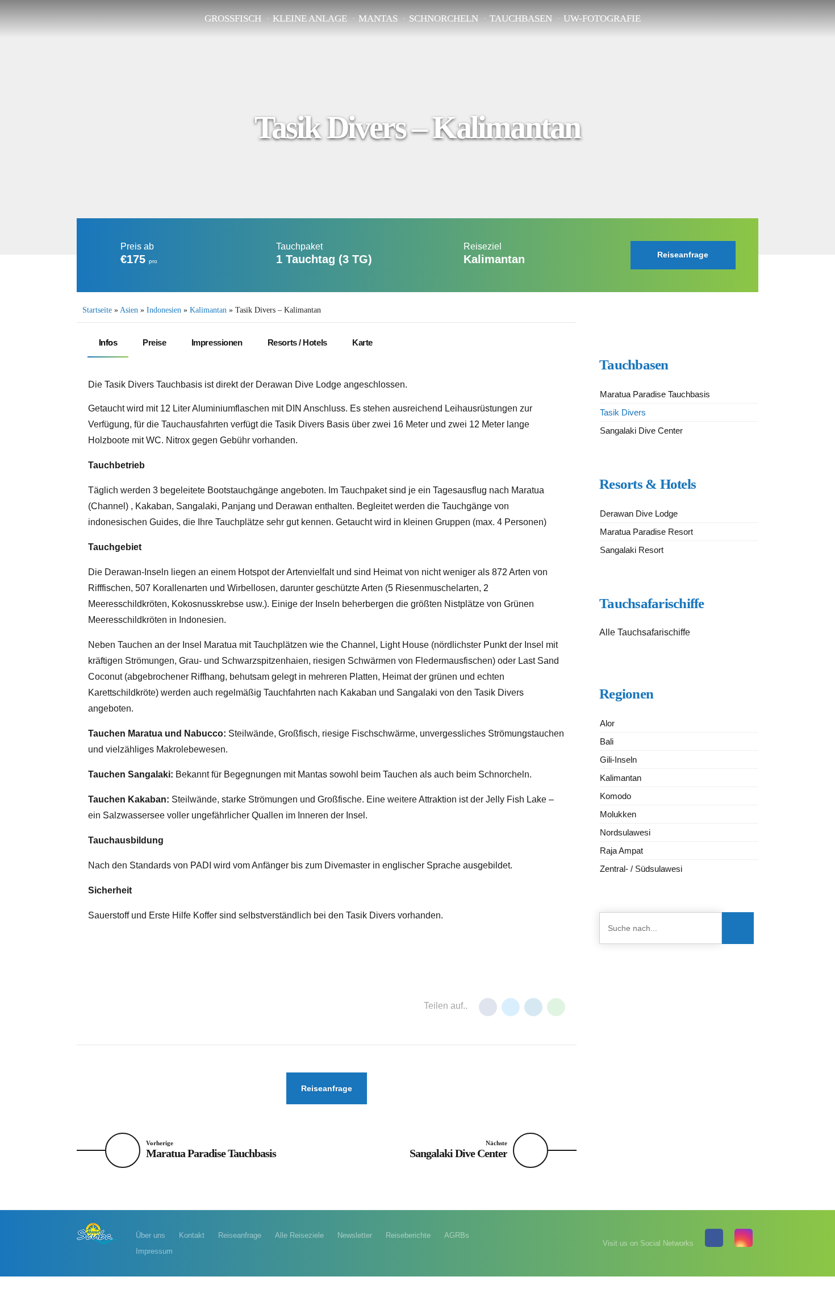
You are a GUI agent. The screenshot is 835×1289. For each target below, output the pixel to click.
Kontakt (191, 1235)
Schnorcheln (443, 18)
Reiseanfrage (239, 1235)
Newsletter (354, 1235)
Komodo (615, 796)
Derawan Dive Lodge (639, 513)
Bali (606, 741)
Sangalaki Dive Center (641, 430)
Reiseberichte (408, 1235)
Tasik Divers (623, 412)
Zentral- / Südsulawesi (641, 869)
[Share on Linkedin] (533, 1007)
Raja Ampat (621, 850)
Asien (129, 310)
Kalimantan (208, 310)
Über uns (150, 1235)
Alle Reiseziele (299, 1235)
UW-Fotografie (602, 18)
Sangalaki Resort (631, 550)
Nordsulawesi (625, 832)
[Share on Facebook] (488, 1007)
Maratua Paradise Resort (646, 532)
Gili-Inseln (618, 759)
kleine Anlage (310, 18)
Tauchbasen (521, 18)
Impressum (154, 1251)
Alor (607, 723)
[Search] (738, 928)
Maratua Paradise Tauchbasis (655, 394)
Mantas (378, 18)
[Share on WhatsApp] (556, 1007)
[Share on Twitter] (511, 1007)
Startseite (97, 310)
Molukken (618, 814)
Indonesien (164, 310)
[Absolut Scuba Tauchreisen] (98, 1231)
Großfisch (232, 18)
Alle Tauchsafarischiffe (644, 632)
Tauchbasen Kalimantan (256, 1007)
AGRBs (456, 1235)
